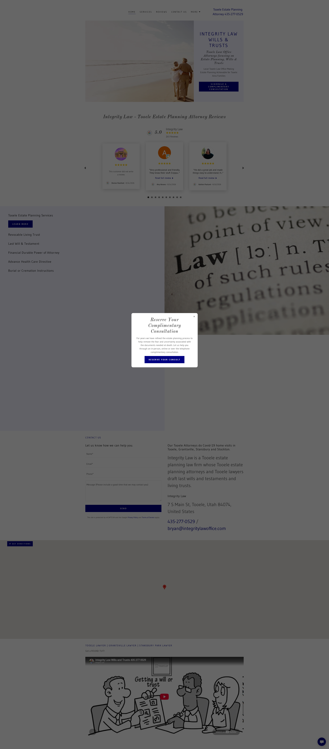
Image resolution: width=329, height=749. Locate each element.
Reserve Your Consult (164, 359)
